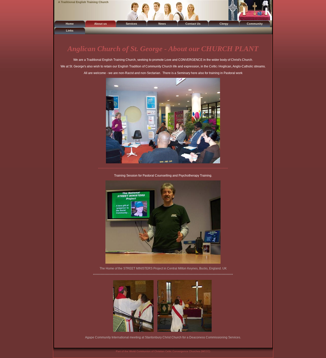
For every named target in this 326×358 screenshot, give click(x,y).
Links (69, 30)
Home (70, 23)
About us (100, 23)
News (162, 23)
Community (255, 23)
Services (131, 23)
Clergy (224, 23)
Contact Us (192, 23)
